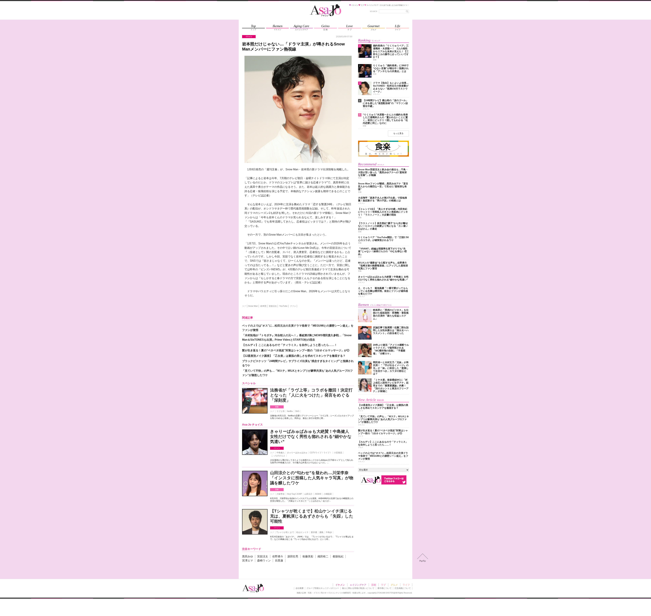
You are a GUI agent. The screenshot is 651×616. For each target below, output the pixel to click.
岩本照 (263, 306)
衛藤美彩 (307, 556)
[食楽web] (383, 156)
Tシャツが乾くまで (285, 532)
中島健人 (281, 452)
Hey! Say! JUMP (294, 494)
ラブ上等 (281, 411)
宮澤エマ (247, 560)
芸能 (277, 407)
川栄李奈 (281, 494)
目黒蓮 (279, 560)
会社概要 (299, 588)
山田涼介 (308, 494)
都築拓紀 (338, 556)
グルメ (394, 584)
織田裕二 (323, 556)
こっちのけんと (278, 456)
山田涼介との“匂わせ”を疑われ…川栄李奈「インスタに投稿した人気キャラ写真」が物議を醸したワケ (311, 477)
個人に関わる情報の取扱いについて (358, 588)
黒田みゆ (247, 556)
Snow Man (253, 306)
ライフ (406, 584)
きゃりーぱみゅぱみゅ (297, 452)
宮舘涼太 (273, 306)
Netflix (290, 411)
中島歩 (329, 532)
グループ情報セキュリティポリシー (323, 588)
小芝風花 (338, 452)
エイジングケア (358, 584)
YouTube (283, 306)
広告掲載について (402, 588)
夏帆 (321, 532)
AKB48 (318, 494)
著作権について (384, 588)
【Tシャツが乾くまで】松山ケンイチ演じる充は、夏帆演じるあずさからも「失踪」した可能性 (311, 516)
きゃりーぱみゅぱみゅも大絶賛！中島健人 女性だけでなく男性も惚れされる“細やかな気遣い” (311, 436)
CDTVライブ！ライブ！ (321, 452)
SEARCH (373, 11)
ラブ (383, 584)
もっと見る (398, 133)
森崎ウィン (264, 560)
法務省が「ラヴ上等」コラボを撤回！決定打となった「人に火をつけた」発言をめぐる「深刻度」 (311, 395)
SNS (297, 411)
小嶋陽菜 (328, 494)
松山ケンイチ (302, 532)
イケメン (276, 448)
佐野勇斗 (277, 556)
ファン (293, 306)
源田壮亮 (292, 556)
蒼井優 (314, 532)
